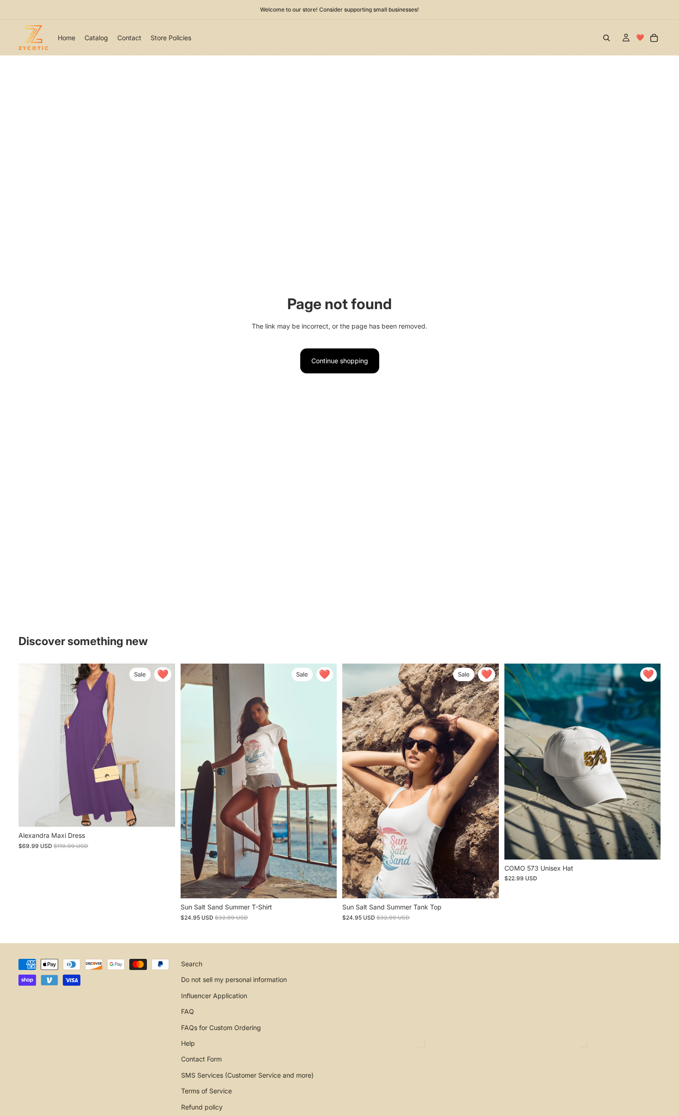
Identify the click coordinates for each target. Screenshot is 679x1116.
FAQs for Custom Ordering (221, 1027)
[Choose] (160, 813)
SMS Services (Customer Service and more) (247, 1075)
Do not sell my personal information (234, 980)
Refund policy (202, 1107)
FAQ (187, 1011)
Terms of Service (206, 1091)
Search (191, 964)
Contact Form (201, 1059)
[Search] (606, 38)
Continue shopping (339, 361)
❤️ (640, 37)
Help (188, 1043)
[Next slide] (161, 745)
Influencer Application (214, 996)
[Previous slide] (32, 745)
